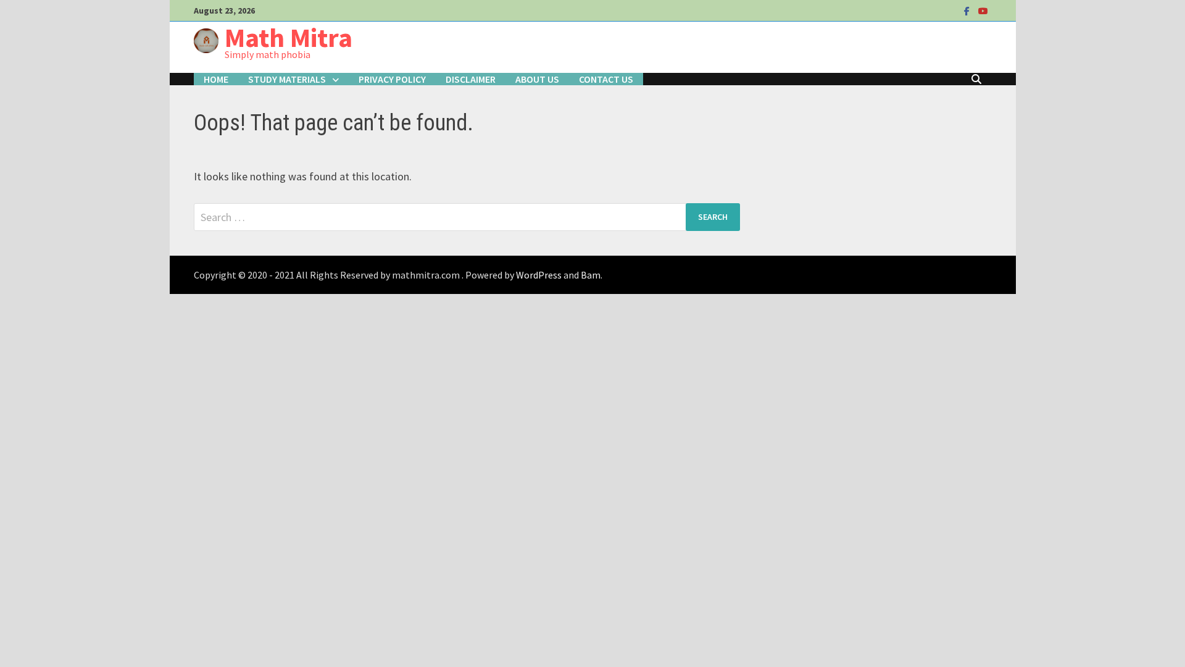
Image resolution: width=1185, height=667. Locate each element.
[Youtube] (983, 10)
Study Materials (287, 79)
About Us (537, 79)
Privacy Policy (392, 79)
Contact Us (606, 79)
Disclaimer (471, 79)
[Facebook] (968, 10)
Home (216, 79)
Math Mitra (288, 37)
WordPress (539, 275)
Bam (591, 275)
